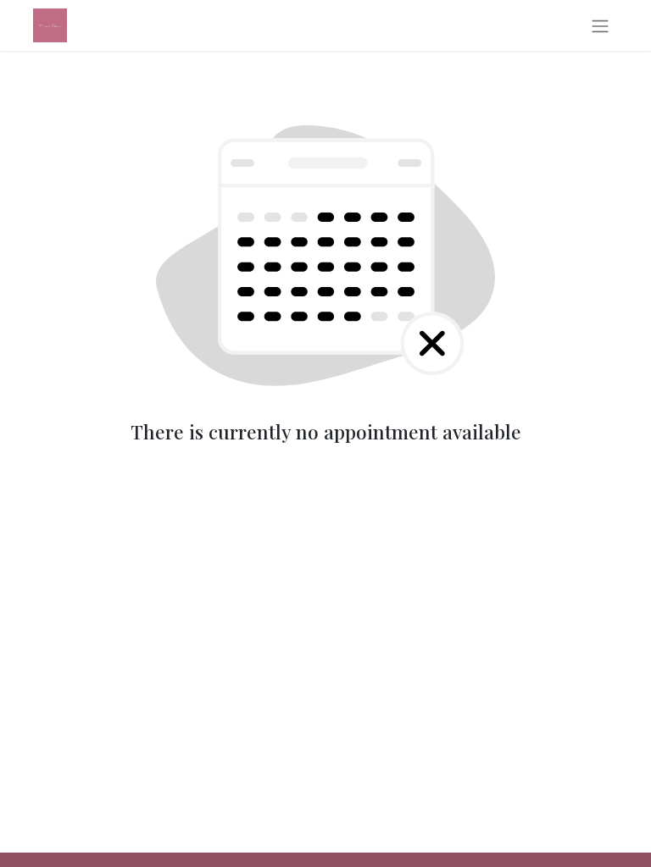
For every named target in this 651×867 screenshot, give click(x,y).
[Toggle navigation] (600, 25)
